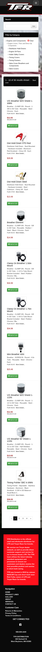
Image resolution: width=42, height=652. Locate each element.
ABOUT (8, 599)
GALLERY (9, 597)
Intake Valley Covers (16, 54)
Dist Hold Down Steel (17, 182)
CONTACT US (10, 604)
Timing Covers (14, 57)
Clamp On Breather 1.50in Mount (19, 264)
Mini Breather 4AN (15, 354)
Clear (31, 41)
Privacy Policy (10, 613)
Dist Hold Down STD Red (19, 143)
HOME (7, 592)
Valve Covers (14, 69)
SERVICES (9, 602)
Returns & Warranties (13, 611)
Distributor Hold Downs (17, 48)
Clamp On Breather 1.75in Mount (19, 310)
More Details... (20, 113)
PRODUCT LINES (12, 594)
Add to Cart (13, 126)
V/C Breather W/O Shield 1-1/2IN (20, 396)
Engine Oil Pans (15, 51)
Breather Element (15, 222)
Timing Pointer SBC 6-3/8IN (20, 482)
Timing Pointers (14, 60)
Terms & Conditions (13, 616)
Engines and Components (16, 41)
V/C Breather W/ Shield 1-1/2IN (19, 440)
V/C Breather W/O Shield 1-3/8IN (20, 102)
